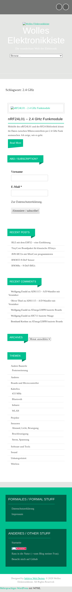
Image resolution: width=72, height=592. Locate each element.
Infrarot (15, 405)
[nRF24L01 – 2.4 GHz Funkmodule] (30, 108)
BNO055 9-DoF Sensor (22, 260)
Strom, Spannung (20, 439)
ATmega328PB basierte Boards (46, 309)
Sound (14, 452)
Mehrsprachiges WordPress (14, 588)
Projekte (15, 417)
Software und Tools (20, 446)
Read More (15, 142)
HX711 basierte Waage (42, 315)
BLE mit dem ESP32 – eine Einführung (31, 242)
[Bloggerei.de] (19, 548)
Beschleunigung (20, 433)
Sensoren (15, 423)
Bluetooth (17, 399)
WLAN (15, 410)
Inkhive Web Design (34, 578)
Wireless (15, 463)
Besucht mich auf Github (25, 559)
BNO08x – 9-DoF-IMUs (23, 265)
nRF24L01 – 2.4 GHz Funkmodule (35, 119)
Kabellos (15, 389)
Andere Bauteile (19, 366)
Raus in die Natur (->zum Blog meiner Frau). (35, 553)
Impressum (17, 514)
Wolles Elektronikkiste (36, 35)
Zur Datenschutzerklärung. (26, 201)
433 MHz (16, 393)
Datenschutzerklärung (23, 508)
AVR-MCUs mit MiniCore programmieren (32, 254)
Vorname (17, 171)
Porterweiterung (20, 370)
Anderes (15, 377)
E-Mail (16, 186)
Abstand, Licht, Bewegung (25, 428)
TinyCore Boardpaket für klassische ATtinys (33, 248)
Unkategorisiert (18, 458)
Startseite (16, 542)
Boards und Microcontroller (25, 383)
